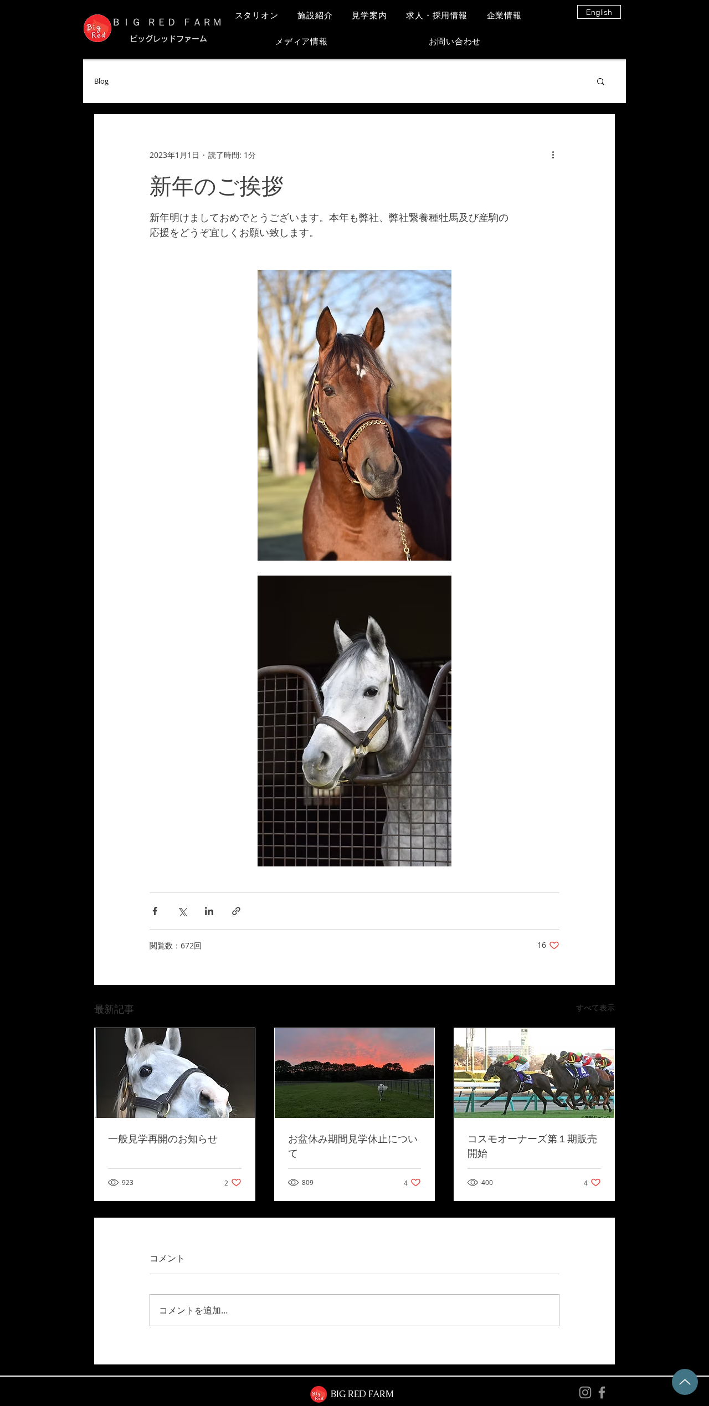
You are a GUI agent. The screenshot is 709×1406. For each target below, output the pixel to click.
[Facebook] (602, 1392)
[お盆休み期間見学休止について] (355, 1073)
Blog (101, 81)
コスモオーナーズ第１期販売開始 (532, 1145)
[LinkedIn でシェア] (209, 911)
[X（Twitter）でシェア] (182, 911)
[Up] (685, 1382)
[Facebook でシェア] (155, 911)
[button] (600, 80)
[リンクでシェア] (236, 911)
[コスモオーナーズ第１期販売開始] (534, 1073)
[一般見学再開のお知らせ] (175, 1073)
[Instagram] (585, 1392)
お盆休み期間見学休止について (353, 1145)
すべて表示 (595, 1007)
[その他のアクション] (552, 154)
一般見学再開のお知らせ (163, 1138)
